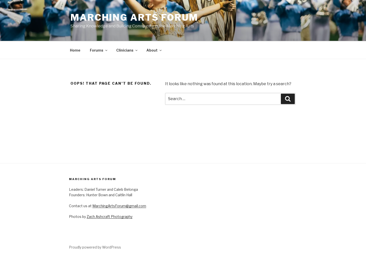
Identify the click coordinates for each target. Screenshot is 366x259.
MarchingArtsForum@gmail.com (119, 206)
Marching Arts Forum (134, 17)
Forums (96, 50)
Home (75, 50)
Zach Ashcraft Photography (109, 216)
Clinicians (124, 50)
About (152, 50)
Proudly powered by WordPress (95, 247)
